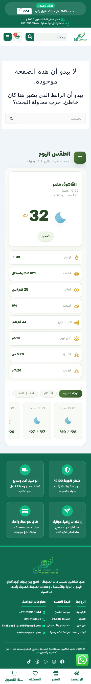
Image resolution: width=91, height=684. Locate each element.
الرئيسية (77, 679)
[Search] (30, 37)
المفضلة (35, 679)
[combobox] (50, 37)
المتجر (56, 679)
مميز (37, 652)
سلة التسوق (14, 679)
